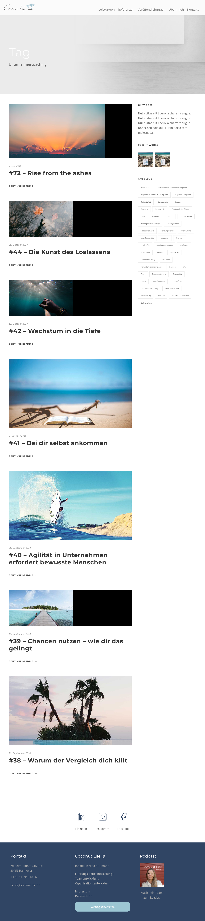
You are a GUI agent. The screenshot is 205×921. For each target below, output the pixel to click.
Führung (170, 216)
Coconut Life (160, 209)
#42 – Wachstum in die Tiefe (55, 331)
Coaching (144, 209)
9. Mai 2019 (15, 165)
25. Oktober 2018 (18, 244)
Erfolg (143, 216)
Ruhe (185, 267)
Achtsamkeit (146, 187)
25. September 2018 (20, 547)
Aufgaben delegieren (183, 194)
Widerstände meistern (180, 295)
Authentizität (146, 202)
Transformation (159, 281)
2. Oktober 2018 (17, 435)
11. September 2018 (20, 753)
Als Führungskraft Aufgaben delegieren (172, 187)
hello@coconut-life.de (25, 885)
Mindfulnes (184, 245)
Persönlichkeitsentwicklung (151, 267)
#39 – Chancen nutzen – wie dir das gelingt (66, 644)
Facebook (123, 829)
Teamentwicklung (159, 274)
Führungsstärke (173, 223)
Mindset (160, 252)
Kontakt (193, 9)
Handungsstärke (167, 231)
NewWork (166, 259)
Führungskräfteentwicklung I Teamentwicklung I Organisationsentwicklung (94, 878)
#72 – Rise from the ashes (50, 173)
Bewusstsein (163, 202)
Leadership (145, 245)
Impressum (82, 891)
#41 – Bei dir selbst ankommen (58, 443)
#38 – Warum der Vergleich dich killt (68, 760)
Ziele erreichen (146, 303)
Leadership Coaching (164, 245)
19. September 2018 (20, 633)
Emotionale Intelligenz (180, 209)
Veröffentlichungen (151, 9)
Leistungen (106, 9)
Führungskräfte (186, 216)
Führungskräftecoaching (150, 223)
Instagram (102, 829)
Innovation (165, 238)
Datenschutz (83, 896)
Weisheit (161, 295)
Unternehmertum (172, 288)
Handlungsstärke (147, 231)
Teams (143, 281)
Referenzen (126, 9)
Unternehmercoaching (149, 288)
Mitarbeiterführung (148, 259)
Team (143, 274)
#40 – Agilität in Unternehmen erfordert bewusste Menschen (58, 558)
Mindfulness (145, 252)
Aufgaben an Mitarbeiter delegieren (154, 194)
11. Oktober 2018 (18, 323)
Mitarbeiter (174, 252)
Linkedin (81, 829)
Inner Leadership (147, 238)
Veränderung (146, 295)
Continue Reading (21, 186)
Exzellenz (156, 216)
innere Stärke (186, 231)
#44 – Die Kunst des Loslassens (59, 251)
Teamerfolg (177, 274)
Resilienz (172, 267)
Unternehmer (177, 281)
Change (178, 202)
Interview (179, 238)
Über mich (176, 9)
